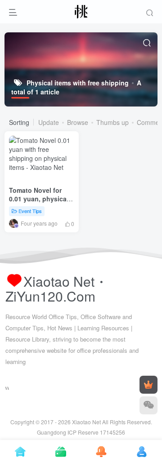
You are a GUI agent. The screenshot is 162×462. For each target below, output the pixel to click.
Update (48, 122)
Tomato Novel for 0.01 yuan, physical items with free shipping (38, 203)
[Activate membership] (149, 385)
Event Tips (30, 210)
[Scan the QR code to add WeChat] (149, 405)
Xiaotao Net (86, 422)
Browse (77, 122)
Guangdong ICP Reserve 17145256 (81, 432)
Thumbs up (112, 122)
